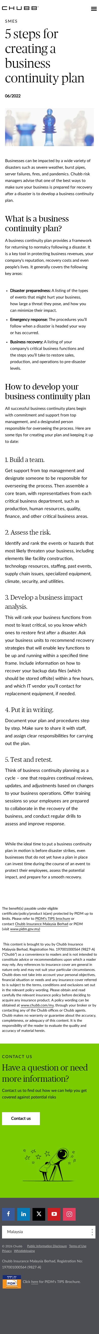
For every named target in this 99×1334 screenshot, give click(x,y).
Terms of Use (77, 1246)
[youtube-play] (54, 1214)
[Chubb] (20, 8)
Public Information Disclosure (47, 1246)
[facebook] (8, 1214)
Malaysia (15, 1232)
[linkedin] (23, 1214)
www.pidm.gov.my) (25, 929)
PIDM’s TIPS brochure (52, 919)
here (34, 1282)
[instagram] (69, 1214)
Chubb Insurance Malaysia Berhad (41, 924)
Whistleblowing (24, 1250)
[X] (38, 1214)
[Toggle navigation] (94, 9)
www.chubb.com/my (37, 1005)
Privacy (7, 1250)
